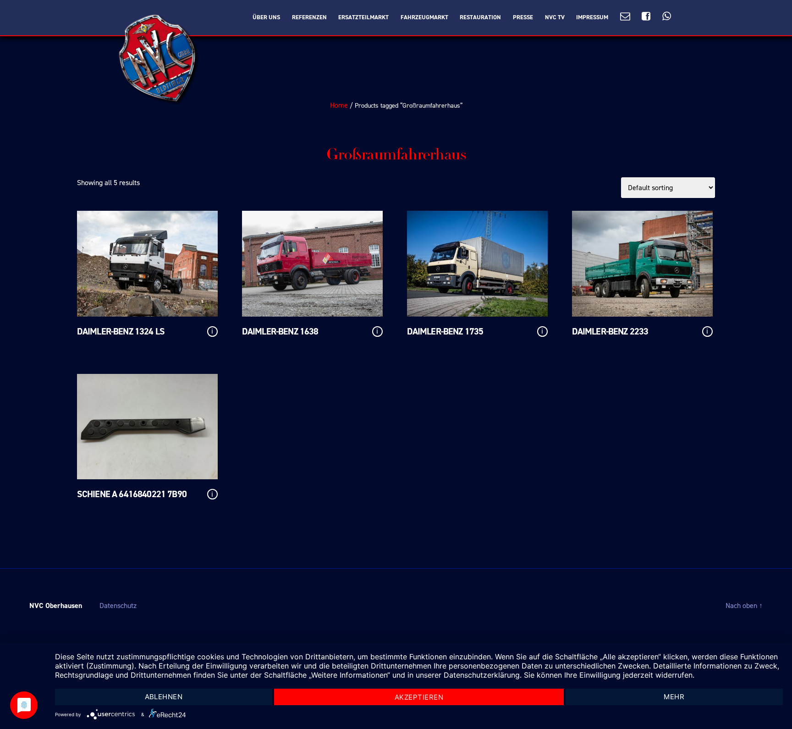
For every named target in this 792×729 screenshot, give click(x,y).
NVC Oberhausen (55, 605)
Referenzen (309, 17)
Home (339, 105)
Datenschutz (118, 605)
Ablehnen (164, 696)
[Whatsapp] (666, 17)
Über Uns (266, 17)
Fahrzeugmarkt (424, 17)
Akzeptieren (419, 697)
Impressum (592, 17)
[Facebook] (646, 17)
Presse (523, 17)
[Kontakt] (625, 17)
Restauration (480, 17)
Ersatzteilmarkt (363, 17)
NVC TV (555, 17)
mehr (674, 696)
